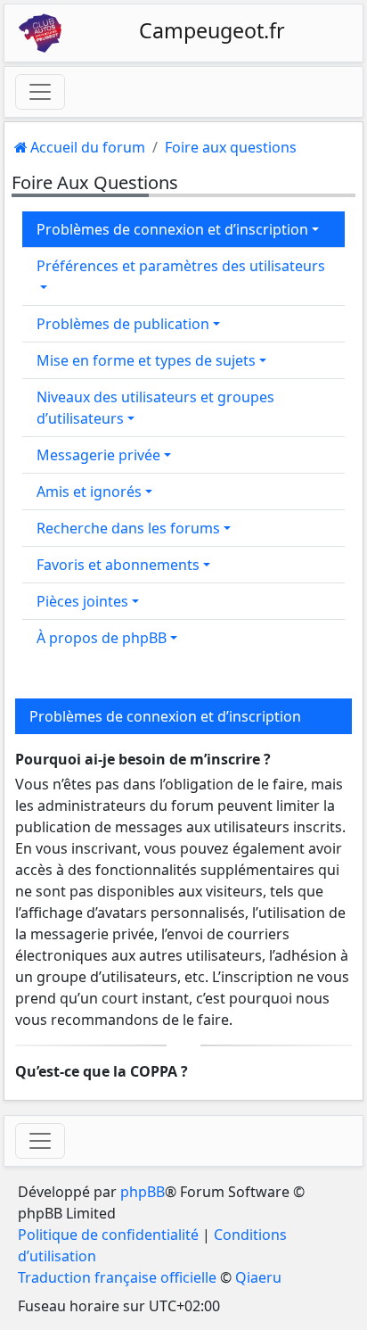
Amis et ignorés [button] (89, 491)
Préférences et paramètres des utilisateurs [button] (181, 266)
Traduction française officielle (117, 1277)
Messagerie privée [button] (98, 455)
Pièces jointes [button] (82, 601)
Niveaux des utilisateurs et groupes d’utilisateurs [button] (155, 407)
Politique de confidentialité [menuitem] (108, 1234)
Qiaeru (258, 1277)
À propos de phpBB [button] (102, 638)
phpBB (142, 1192)
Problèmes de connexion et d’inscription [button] (172, 229)
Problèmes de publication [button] (123, 324)
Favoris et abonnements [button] (118, 564)
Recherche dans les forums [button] (128, 528)
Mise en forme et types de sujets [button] (146, 360)
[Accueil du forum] (40, 33)
